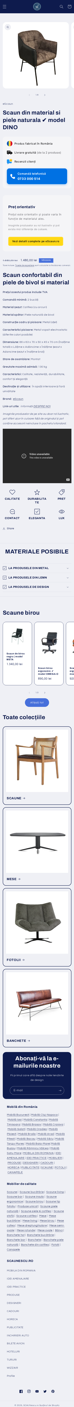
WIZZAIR (12, 1368)
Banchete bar (16, 1239)
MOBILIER (55, 1158)
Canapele (13, 1249)
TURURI (12, 1359)
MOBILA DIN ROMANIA (38, 1153)
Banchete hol (16, 1235)
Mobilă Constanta (35, 1119)
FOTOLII (14, 960)
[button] (4, 7)
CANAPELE (15, 1172)
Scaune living (55, 1192)
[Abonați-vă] (60, 1090)
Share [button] (10, 528)
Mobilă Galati (16, 1129)
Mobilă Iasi (15, 1119)
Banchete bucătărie (40, 1235)
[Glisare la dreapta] (45, 95)
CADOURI (46, 1162)
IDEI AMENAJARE (18, 1278)
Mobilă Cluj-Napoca (44, 1114)
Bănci (59, 1230)
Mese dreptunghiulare (32, 1225)
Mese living (30, 1220)
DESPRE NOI (41, 406)
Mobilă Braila (27, 1134)
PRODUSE (14, 1162)
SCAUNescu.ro (31, 1405)
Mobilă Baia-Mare (38, 1143)
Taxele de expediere (24, 265)
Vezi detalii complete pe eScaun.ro (35, 241)
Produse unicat (28, 1206)
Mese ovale (45, 1230)
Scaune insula (34, 1196)
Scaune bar (15, 1196)
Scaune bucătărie (32, 1192)
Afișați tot (37, 702)
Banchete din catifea (35, 1244)
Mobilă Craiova (53, 1124)
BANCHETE (16, 1041)
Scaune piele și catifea (36, 1211)
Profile (11, 1376)
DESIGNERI (31, 1162)
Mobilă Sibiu (45, 1138)
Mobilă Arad (46, 1134)
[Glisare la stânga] (29, 95)
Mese (42, 1215)
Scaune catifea (26, 1215)
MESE (12, 879)
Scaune (12, 1192)
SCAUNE (14, 798)
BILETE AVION (16, 1343)
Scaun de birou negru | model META (16, 656)
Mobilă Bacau (26, 1138)
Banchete (34, 1239)
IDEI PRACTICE (37, 1158)
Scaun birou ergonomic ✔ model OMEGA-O (48, 671)
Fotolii (55, 1244)
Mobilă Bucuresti (18, 1114)
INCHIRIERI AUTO (18, 1335)
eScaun (18, 398)
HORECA (14, 1167)
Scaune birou (34, 1201)
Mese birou (47, 1220)
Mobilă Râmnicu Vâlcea (33, 1148)
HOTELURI (13, 1351)
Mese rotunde (26, 1230)
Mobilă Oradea (37, 1129)
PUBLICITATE (30, 1167)
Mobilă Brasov (31, 1124)
